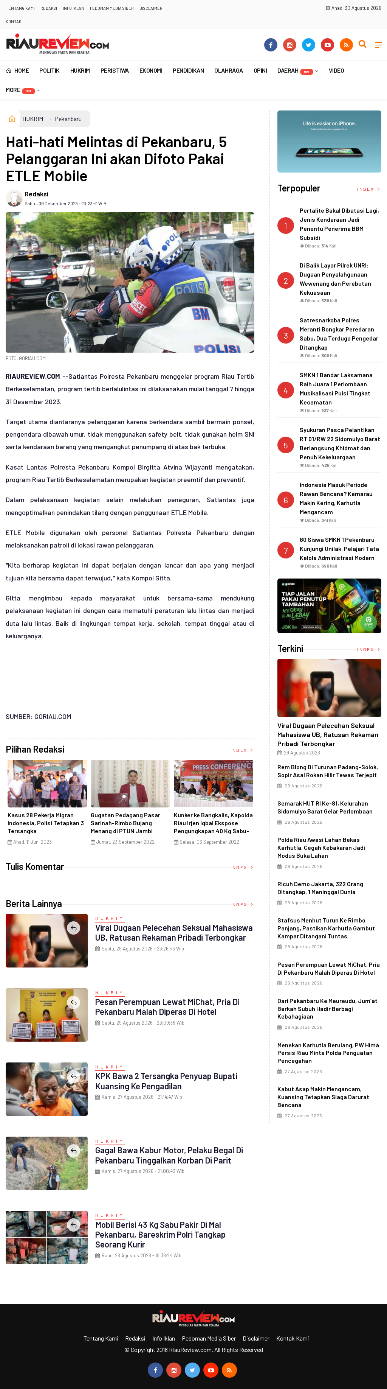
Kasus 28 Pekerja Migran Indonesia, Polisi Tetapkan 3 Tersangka (46, 822)
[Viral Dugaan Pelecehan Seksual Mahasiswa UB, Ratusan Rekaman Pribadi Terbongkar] (329, 688)
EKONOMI (151, 70)
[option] (47, 805)
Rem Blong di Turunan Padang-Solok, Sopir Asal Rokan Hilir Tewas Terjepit (327, 770)
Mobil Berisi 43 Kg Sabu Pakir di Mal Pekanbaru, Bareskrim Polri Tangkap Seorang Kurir (160, 1234)
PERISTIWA (115, 70)
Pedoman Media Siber (112, 8)
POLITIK (49, 70)
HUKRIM (80, 70)
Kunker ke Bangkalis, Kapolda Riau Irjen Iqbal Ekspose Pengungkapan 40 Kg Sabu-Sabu (213, 826)
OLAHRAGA (228, 70)
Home (21, 70)
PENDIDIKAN (188, 70)
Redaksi (48, 8)
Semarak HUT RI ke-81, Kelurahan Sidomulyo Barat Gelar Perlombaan (325, 807)
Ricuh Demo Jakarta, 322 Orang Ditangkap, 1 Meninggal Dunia (320, 887)
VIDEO (336, 70)
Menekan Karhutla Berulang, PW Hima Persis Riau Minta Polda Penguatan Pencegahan (328, 1052)
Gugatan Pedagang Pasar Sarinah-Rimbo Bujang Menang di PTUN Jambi (125, 822)
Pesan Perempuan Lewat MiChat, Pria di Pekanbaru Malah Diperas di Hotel (167, 1006)
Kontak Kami (292, 1338)
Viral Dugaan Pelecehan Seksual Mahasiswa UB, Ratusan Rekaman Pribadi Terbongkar (174, 932)
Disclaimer (151, 8)
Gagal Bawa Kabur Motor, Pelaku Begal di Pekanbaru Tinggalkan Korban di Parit (169, 1155)
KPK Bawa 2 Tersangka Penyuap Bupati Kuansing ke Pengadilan (166, 1080)
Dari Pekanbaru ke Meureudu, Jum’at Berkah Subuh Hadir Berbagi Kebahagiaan (327, 1008)
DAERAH (293, 70)
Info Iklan (73, 8)
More (18, 89)
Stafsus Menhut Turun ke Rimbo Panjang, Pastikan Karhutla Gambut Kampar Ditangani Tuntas (326, 927)
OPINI (260, 70)
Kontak (14, 21)
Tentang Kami (20, 8)
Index (240, 750)
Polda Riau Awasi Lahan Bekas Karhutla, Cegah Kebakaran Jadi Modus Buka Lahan (321, 847)
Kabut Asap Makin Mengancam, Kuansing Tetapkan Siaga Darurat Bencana (323, 1096)
